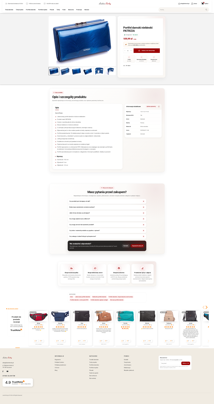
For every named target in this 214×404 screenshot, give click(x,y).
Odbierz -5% (185, 363)
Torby (58, 9)
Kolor (71, 296)
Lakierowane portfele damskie (82, 296)
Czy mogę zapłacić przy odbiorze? (79, 219)
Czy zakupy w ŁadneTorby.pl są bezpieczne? (82, 236)
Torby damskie (9, 9)
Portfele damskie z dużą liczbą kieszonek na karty (121, 296)
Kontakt (126, 245)
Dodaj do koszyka (148, 50)
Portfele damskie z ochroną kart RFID (79, 300)
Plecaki (52, 9)
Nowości (87, 9)
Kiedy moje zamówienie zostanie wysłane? (82, 207)
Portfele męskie (42, 9)
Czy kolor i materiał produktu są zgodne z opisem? (84, 230)
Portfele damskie (31, 9)
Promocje (79, 9)
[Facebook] (3, 371)
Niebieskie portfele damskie (99, 296)
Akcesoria (71, 9)
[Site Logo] (105, 3)
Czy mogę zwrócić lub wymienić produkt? (81, 224)
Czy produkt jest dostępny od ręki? (79, 201)
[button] (49, 41)
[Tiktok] (12, 371)
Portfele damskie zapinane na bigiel (99, 300)
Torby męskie (19, 9)
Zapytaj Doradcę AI (137, 245)
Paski (63, 9)
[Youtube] (7, 371)
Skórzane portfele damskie (116, 300)
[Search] (206, 10)
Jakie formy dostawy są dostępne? (79, 213)
